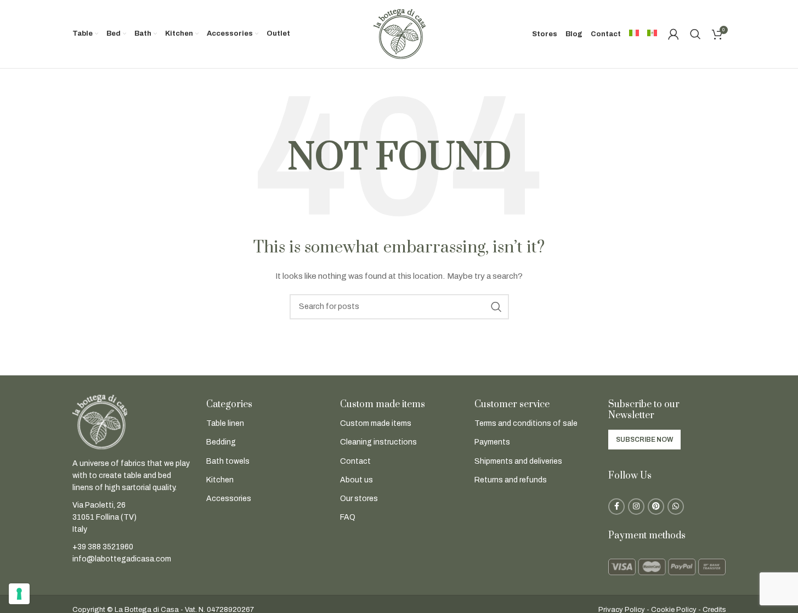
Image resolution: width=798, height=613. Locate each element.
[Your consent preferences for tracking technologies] (19, 593)
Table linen (225, 423)
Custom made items (375, 423)
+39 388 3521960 (102, 547)
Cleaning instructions (378, 442)
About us (356, 480)
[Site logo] (399, 34)
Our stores (359, 498)
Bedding (221, 442)
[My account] (673, 34)
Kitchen (220, 480)
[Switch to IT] (634, 34)
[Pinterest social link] (656, 506)
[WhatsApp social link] (675, 506)
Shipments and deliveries (518, 461)
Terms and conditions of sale (526, 423)
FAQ (347, 517)
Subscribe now (644, 439)
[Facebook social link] (616, 506)
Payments (492, 442)
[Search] (695, 34)
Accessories (228, 498)
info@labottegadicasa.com (121, 559)
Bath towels (228, 461)
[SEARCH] (496, 306)
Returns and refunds (510, 480)
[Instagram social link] (636, 506)
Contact (355, 461)
